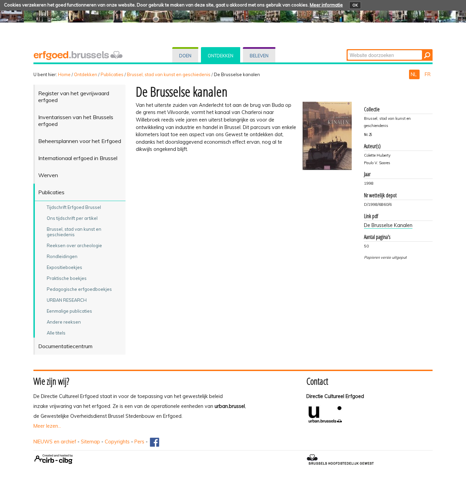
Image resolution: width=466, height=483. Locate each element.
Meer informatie (326, 5)
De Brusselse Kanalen (388, 225)
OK (355, 5)
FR (428, 74)
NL (414, 74)
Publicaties (112, 74)
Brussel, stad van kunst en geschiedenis (168, 74)
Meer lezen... (47, 426)
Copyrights (117, 442)
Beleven (259, 55)
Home (64, 74)
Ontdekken (220, 55)
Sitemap (90, 442)
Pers (139, 442)
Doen (185, 55)
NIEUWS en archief (54, 442)
